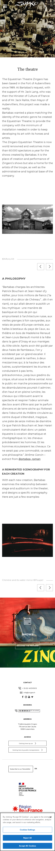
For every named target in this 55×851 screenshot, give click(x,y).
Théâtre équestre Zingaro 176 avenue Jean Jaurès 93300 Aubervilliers (27, 726)
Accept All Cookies (27, 845)
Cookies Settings (27, 829)
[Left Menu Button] (5, 6)
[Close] (50, 817)
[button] (40, 266)
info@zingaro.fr (29, 693)
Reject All (27, 837)
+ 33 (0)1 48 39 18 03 (29, 688)
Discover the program (27, 646)
